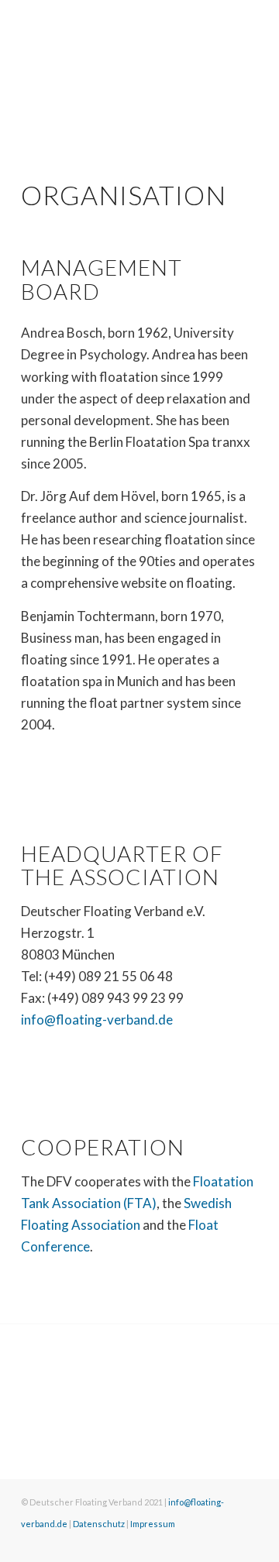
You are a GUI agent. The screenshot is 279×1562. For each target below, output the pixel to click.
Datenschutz (99, 1524)
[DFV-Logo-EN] (116, 32)
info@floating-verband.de (97, 1019)
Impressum (152, 1524)
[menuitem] (29, 1545)
